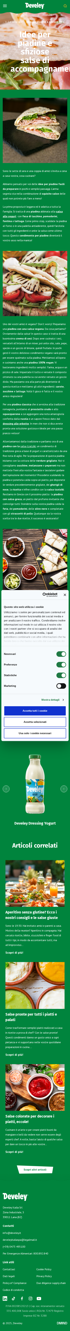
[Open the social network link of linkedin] (5, 1298)
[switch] (61, 664)
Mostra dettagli (50, 699)
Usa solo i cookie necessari (35, 733)
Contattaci (9, 1269)
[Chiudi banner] (65, 595)
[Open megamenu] (5, 6)
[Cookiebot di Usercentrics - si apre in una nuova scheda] (43, 595)
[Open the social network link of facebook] (22, 1298)
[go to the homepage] (35, 6)
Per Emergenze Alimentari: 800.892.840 (25, 1253)
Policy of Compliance (15, 1283)
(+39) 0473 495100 (14, 1246)
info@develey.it (12, 1233)
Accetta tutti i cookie (35, 710)
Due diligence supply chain (51, 1283)
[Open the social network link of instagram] (30, 1298)
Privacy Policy (44, 1276)
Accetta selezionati (35, 721)
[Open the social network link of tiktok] (13, 1298)
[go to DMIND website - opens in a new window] (62, 1323)
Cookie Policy (43, 1269)
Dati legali (9, 1276)
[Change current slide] (6, 788)
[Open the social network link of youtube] (39, 1298)
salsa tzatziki (28, 446)
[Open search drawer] (65, 6)
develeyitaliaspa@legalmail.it (20, 1239)
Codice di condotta (13, 1290)
